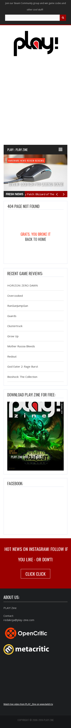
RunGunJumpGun (17, 306)
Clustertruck (14, 326)
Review (30, 160)
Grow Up (13, 336)
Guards (11, 316)
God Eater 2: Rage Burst (22, 366)
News (23, 160)
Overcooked (15, 295)
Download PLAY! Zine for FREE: (31, 395)
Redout (12, 356)
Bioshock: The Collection (22, 377)
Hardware (14, 160)
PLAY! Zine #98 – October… (27, 457)
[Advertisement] (35, 104)
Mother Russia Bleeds (21, 346)
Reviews (39, 160)
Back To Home (35, 239)
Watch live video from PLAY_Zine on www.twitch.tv (28, 704)
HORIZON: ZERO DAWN (22, 285)
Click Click (35, 573)
